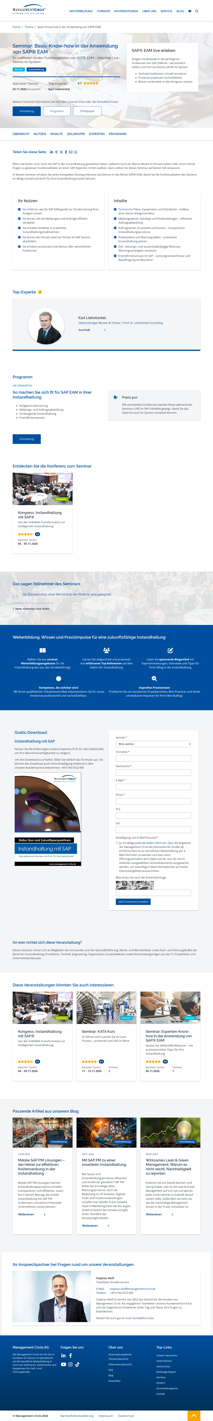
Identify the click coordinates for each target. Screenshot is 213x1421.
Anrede (121, 737)
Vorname (123, 752)
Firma (120, 795)
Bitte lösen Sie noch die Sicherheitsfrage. (141, 877)
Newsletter (114, 1380)
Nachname (124, 766)
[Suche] (196, 11)
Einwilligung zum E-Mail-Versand (137, 837)
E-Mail (120, 780)
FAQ (110, 1369)
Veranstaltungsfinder (120, 1354)
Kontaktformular (143, 1318)
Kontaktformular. (108, 102)
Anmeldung (26, 111)
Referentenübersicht (120, 1364)
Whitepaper (87, 111)
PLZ (118, 809)
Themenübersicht (118, 1358)
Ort (118, 823)
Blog (110, 1375)
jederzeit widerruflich (148, 843)
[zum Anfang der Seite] (194, 1416)
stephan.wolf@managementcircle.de (132, 1289)
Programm (57, 111)
